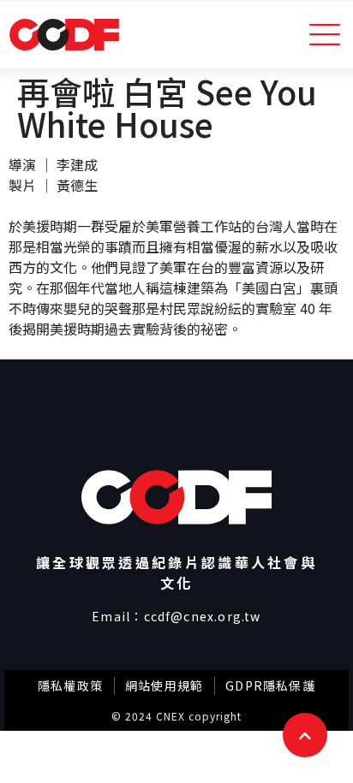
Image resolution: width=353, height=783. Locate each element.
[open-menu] (325, 35)
